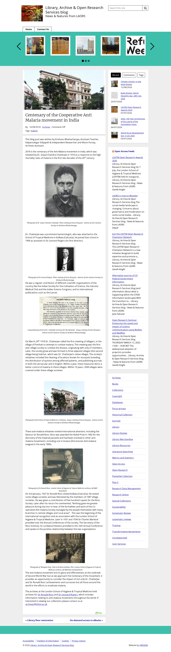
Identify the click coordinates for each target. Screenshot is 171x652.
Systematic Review (121, 513)
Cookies (65, 640)
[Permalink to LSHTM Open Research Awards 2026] (114, 109)
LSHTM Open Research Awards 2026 (127, 159)
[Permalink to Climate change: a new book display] (114, 83)
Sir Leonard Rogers (68, 594)
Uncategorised (119, 537)
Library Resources (121, 445)
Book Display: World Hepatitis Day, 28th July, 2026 (131, 96)
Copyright (117, 396)
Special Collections (121, 500)
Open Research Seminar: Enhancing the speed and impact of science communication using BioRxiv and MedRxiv (127, 326)
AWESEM (143, 645)
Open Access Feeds (124, 151)
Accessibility (28, 640)
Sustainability (119, 507)
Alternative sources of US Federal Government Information (125, 278)
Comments (129, 75)
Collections (117, 390)
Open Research (120, 470)
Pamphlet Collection (122, 476)
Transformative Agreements (126, 531)
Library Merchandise (122, 439)
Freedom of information (48, 640)
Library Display (119, 433)
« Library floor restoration (39, 620)
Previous (18, 46)
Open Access (118, 463)
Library (115, 427)
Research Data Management (126, 488)
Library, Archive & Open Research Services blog (74, 10)
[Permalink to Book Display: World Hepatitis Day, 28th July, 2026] (114, 95)
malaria (34, 130)
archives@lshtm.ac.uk (36, 604)
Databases (117, 402)
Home (29, 29)
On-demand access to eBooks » (86, 620)
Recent (115, 75)
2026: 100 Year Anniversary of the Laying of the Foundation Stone (133, 121)
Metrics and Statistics (123, 457)
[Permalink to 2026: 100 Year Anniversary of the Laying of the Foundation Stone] (114, 121)
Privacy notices (79, 640)
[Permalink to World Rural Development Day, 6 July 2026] (114, 135)
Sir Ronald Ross (45, 594)
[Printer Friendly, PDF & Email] (98, 612)
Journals (116, 420)
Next (152, 46)
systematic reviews (121, 519)
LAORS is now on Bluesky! (125, 195)
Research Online (120, 494)
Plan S (115, 482)
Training (116, 525)
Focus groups (119, 408)
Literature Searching (122, 451)
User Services (119, 543)
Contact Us (43, 29)
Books (115, 383)
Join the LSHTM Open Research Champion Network (127, 235)
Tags (141, 75)
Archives (46, 127)
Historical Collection (122, 414)
